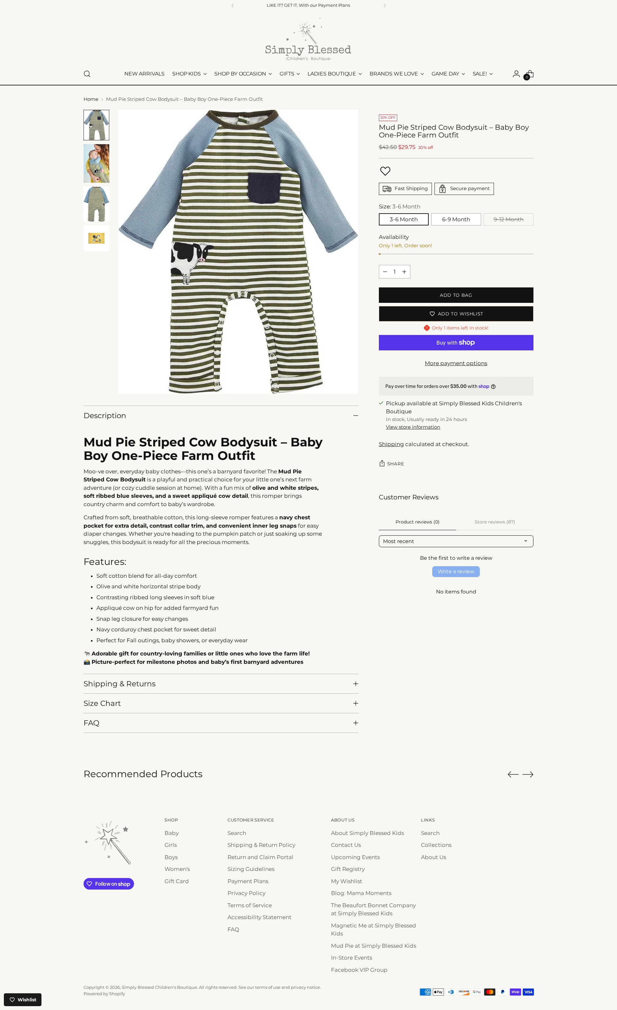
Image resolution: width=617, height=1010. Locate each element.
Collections (436, 845)
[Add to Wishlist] (385, 171)
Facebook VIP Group (359, 970)
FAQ (233, 929)
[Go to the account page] (516, 73)
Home (91, 99)
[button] (128, 950)
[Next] (385, 5)
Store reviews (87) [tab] (495, 522)
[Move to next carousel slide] (528, 774)
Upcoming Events (355, 857)
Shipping (391, 444)
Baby (172, 833)
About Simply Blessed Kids (367, 833)
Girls (171, 845)
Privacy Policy (246, 893)
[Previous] (233, 5)
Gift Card (177, 881)
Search (237, 833)
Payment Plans (248, 881)
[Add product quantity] (404, 271)
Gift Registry (348, 869)
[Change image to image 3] (96, 204)
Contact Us (346, 845)
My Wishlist (346, 881)
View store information (413, 427)
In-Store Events (351, 957)
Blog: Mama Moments (361, 893)
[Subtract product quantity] (385, 271)
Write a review (456, 571)
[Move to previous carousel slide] (513, 774)
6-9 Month (456, 219)
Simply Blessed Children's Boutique (159, 987)
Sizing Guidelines (251, 869)
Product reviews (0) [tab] (418, 522)
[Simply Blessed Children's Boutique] (308, 39)
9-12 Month (508, 219)
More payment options (456, 363)
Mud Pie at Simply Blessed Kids (373, 946)
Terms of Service (250, 905)
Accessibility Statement (259, 917)
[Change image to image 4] (96, 238)
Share (395, 464)
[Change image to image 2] (96, 163)
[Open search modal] (87, 73)
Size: (399, 206)
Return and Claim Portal (260, 857)
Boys (171, 857)
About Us (433, 857)
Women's (177, 869)
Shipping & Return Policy (261, 845)
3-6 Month (404, 219)
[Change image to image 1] (96, 125)
